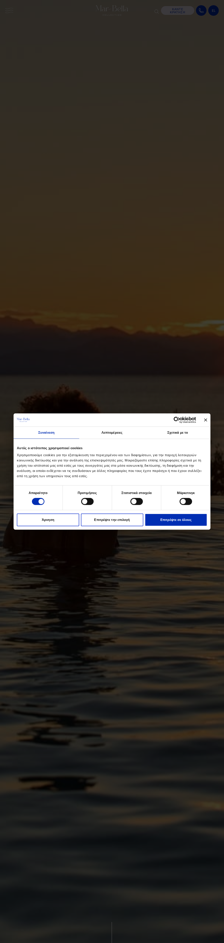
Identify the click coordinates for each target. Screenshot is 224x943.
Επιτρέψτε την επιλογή (112, 520)
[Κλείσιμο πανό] (205, 419)
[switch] (87, 501)
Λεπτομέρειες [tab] (112, 432)
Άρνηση (48, 520)
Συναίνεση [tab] (46, 432)
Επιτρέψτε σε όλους (176, 520)
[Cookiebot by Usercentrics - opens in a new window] (177, 420)
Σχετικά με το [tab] (177, 432)
